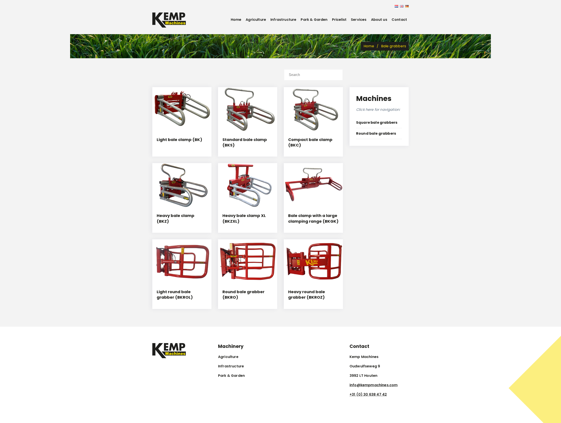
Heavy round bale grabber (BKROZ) (306, 294)
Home (236, 19)
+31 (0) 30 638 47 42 (368, 394)
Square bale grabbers (376, 122)
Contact (399, 19)
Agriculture (256, 19)
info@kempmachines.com (374, 385)
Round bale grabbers (376, 133)
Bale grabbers (393, 46)
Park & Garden (314, 19)
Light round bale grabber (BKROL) (175, 294)
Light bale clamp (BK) (179, 139)
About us (379, 19)
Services (358, 19)
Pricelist (339, 19)
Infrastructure (283, 19)
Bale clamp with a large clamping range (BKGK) (313, 218)
